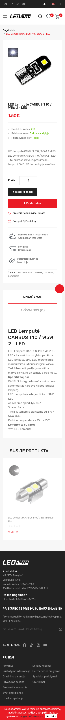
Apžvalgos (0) (32, 310)
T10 (45, 272)
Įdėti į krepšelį (24, 191)
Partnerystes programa (46, 671)
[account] (46, 4)
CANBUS (37, 272)
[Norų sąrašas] (48, 16)
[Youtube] (23, 4)
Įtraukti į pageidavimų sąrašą (29, 213)
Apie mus (8, 665)
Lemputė (27, 272)
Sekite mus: (11, 645)
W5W (50, 272)
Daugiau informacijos (31, 716)
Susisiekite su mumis (15, 687)
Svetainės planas (13, 692)
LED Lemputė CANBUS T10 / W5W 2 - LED (28, 33)
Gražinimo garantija (14, 676)
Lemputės (13, 276)
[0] (57, 16)
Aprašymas (32, 297)
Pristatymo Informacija (16, 671)
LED (19, 272)
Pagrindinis (9, 30)
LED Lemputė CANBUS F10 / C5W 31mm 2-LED (31, 519)
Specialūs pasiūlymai (44, 676)
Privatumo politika (13, 682)
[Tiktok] (11, 4)
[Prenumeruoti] (59, 629)
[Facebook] (5, 4)
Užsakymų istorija (13, 698)
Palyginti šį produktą (24, 221)
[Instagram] (17, 4)
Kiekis (12, 180)
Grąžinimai (38, 682)
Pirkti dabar (34, 203)
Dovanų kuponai (41, 665)
